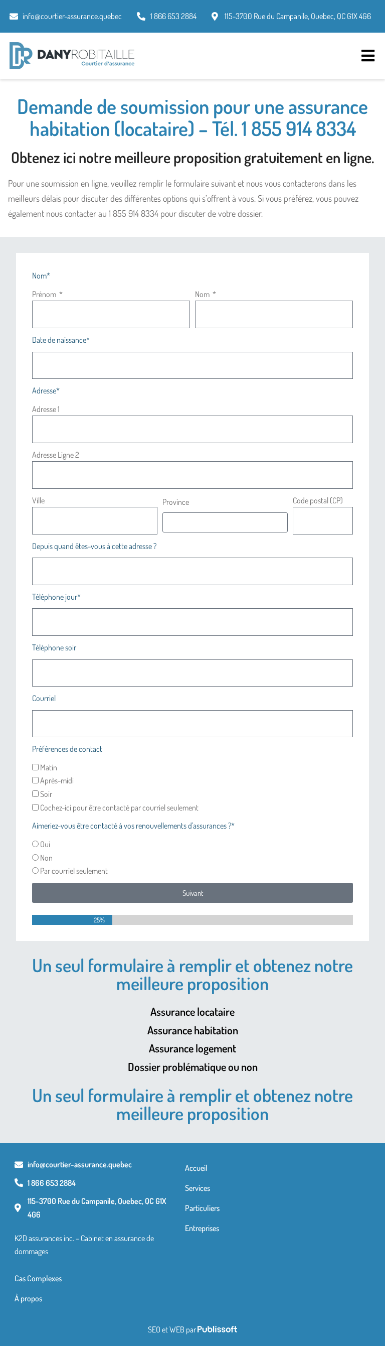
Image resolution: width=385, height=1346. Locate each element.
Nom (203, 294)
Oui (45, 844)
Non (46, 858)
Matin (48, 767)
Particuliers (202, 1208)
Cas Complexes (38, 1278)
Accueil (196, 1168)
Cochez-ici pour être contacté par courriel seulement (119, 807)
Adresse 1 (46, 409)
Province (175, 502)
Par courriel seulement (74, 871)
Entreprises (202, 1228)
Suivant (192, 893)
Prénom (45, 294)
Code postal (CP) (318, 500)
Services (197, 1188)
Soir (46, 794)
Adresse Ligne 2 (55, 455)
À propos (28, 1298)
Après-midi (57, 780)
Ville (38, 500)
